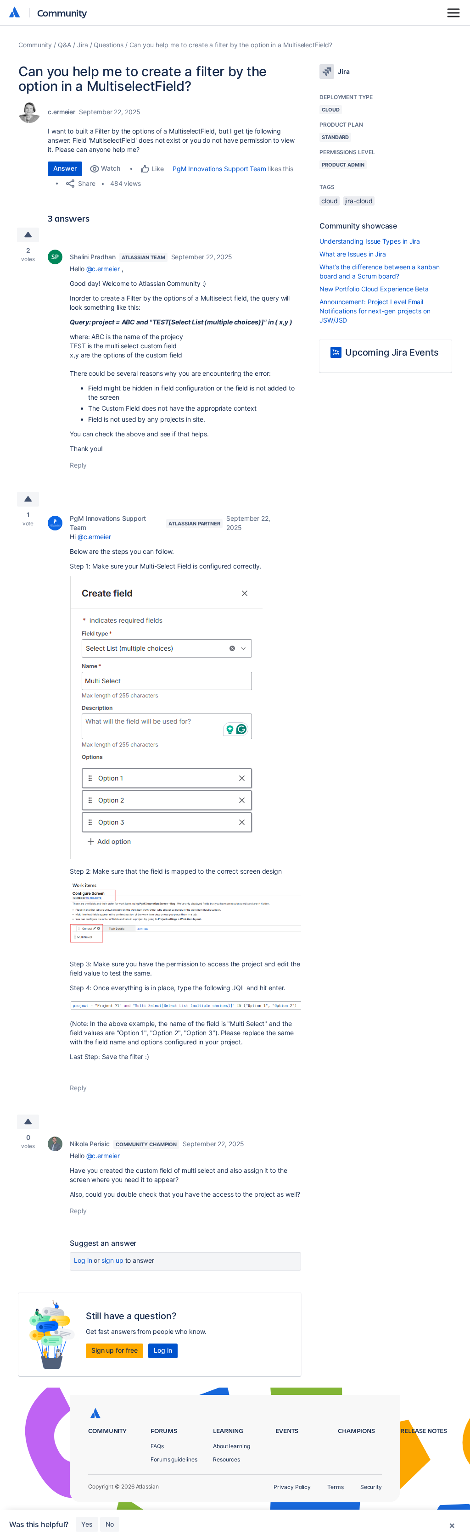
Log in (83, 1260)
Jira (82, 45)
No (110, 1524)
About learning (231, 1446)
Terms (335, 1486)
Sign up (112, 1260)
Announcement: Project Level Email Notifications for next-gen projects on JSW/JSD (375, 311)
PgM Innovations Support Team (219, 169)
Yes (87, 1524)
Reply (78, 465)
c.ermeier (61, 112)
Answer (65, 168)
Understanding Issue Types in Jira (369, 241)
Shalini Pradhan (93, 257)
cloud (329, 201)
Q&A (64, 45)
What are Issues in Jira (352, 254)
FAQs (157, 1446)
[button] (166, 717)
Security (371, 1486)
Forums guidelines (174, 1459)
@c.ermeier (103, 269)
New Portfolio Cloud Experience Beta (374, 289)
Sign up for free (114, 1350)
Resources (226, 1459)
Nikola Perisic (90, 1144)
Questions (108, 45)
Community (62, 12)
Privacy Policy (292, 1486)
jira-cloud (359, 201)
